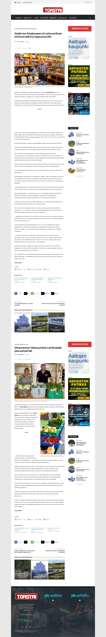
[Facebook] (85, 2)
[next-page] (18, 335)
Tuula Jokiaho (20, 41)
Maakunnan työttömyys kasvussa (22, 330)
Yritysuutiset (33, 28)
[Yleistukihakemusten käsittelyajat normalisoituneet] (71, 161)
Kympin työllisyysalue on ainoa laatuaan (56, 330)
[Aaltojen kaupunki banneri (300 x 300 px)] (79, 58)
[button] (90, 18)
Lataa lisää (79, 176)
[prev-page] (15, 335)
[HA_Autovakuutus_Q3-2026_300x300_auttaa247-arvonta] (79, 114)
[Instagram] (87, 2)
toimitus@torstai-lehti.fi (28, 620)
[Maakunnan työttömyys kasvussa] (22, 322)
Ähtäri (56, 327)
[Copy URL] (25, 48)
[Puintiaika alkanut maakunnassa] (71, 169)
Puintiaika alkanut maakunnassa (81, 170)
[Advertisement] (39, 120)
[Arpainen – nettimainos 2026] (79, 86)
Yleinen (39, 327)
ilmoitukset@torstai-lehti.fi (26, 621)
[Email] (29, 48)
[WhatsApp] (22, 48)
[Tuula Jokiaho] (15, 42)
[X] (91, 2)
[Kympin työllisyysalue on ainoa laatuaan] (56, 322)
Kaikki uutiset (24, 28)
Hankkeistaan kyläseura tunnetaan (39, 330)
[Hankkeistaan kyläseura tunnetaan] (39, 322)
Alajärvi (17, 28)
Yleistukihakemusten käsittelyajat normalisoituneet (82, 162)
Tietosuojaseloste (26, 615)
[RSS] (89, 2)
